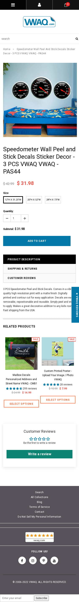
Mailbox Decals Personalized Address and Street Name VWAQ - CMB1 (21, 379)
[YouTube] (54, 560)
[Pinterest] (43, 560)
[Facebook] (22, 560)
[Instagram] (33, 560)
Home (6, 49)
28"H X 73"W (53, 199)
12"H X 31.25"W (13, 199)
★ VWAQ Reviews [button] (76, 305)
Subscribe (41, 598)
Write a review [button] (39, 454)
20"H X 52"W (34, 199)
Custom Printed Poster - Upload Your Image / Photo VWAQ (57, 375)
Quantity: (8, 211)
